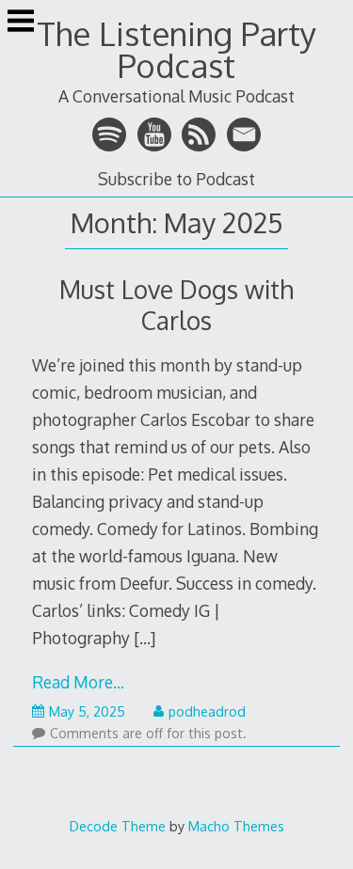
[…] (144, 637)
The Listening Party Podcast (176, 49)
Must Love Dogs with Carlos (176, 305)
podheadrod (207, 711)
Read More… (78, 682)
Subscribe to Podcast (176, 178)
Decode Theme (118, 825)
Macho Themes (236, 825)
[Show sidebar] (21, 23)
